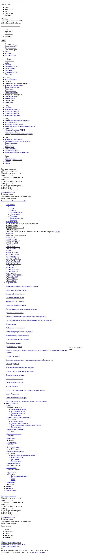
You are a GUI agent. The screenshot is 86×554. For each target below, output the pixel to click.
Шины (7, 163)
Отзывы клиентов (11, 72)
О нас (7, 63)
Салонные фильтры (12, 113)
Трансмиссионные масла (14, 124)
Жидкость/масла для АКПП (15, 130)
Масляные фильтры (12, 111)
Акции (7, 52)
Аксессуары (9, 147)
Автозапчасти (10, 98)
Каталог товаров (11, 79)
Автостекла (9, 89)
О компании (9, 61)
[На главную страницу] (11, 543)
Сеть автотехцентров (8, 496)
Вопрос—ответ (10, 55)
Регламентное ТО (11, 46)
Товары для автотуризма (14, 139)
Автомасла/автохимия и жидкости (17, 120)
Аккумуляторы (10, 91)
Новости (8, 65)
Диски (7, 162)
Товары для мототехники (14, 85)
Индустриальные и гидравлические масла (20, 126)
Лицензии (8, 70)
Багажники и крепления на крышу (17, 141)
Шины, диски (10, 158)
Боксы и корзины (11, 143)
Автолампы (9, 102)
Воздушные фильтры (12, 109)
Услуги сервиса (10, 48)
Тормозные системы (12, 87)
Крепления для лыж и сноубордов (17, 152)
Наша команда (10, 68)
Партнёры (8, 74)
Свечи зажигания (11, 93)
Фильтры (8, 107)
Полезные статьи (11, 66)
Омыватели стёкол (11, 132)
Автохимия (9, 128)
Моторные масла (11, 122)
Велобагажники (10, 149)
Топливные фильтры (12, 115)
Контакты (8, 53)
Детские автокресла (12, 150)
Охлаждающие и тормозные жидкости (19, 134)
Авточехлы (9, 145)
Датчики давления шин (13, 160)
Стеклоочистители (11, 96)
